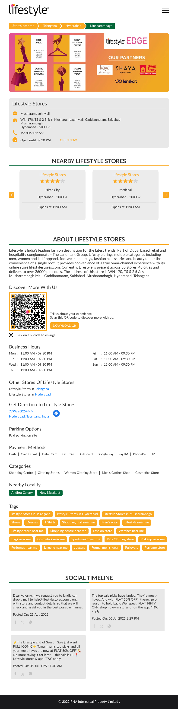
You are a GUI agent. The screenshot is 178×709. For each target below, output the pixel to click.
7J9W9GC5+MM (21, 411)
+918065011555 (32, 133)
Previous (12, 195)
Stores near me (23, 26)
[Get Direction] (56, 416)
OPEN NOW (68, 140)
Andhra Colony (22, 492)
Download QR (64, 325)
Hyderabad (73, 26)
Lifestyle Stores (52, 175)
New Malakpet (49, 492)
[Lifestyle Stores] (29, 10)
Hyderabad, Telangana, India (29, 416)
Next (165, 195)
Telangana (50, 26)
